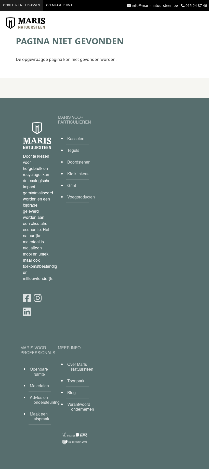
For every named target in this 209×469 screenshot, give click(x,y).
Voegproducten (78, 197)
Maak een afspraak (39, 416)
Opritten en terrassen (21, 5)
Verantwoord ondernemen (78, 406)
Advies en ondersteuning (40, 399)
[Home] (25, 23)
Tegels (73, 150)
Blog (71, 392)
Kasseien (75, 138)
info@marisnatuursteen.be (155, 5)
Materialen (39, 385)
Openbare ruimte (60, 5)
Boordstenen (78, 162)
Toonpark (75, 381)
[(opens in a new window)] (27, 297)
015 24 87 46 (196, 5)
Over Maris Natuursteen (78, 366)
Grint (71, 185)
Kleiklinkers (77, 174)
